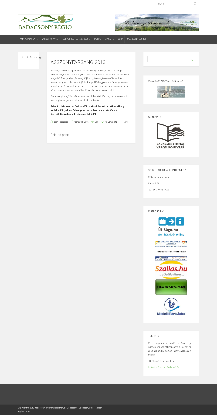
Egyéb (126, 122)
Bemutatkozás (27, 39)
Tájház (97, 39)
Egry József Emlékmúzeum (76, 39)
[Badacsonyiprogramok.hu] (45, 22)
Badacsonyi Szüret (136, 39)
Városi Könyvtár (50, 39)
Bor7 (120, 39)
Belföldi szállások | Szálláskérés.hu (164, 367)
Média (108, 39)
